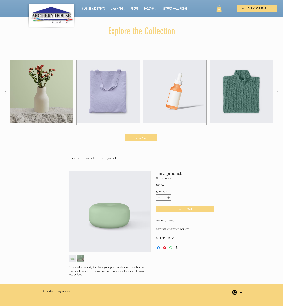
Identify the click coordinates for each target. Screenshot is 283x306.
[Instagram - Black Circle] (234, 292)
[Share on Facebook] (158, 248)
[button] (219, 8)
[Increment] (169, 197)
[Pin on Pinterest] (165, 248)
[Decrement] (159, 197)
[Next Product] (278, 92)
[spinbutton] (164, 197)
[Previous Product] (5, 92)
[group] (141, 92)
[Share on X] (177, 248)
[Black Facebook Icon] (241, 292)
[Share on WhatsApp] (171, 248)
